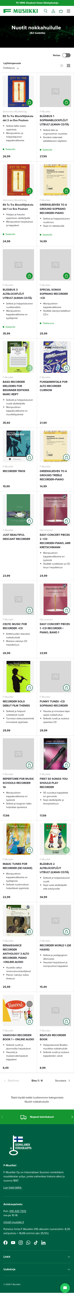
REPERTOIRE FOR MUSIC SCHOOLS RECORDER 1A (18, 783)
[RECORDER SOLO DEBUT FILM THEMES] (18, 676)
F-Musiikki (15, 1284)
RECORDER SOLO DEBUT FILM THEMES (16, 703)
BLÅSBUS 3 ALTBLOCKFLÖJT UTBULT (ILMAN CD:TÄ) (17, 294)
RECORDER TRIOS (14, 471)
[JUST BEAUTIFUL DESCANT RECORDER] (18, 510)
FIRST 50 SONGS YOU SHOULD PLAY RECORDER (54, 783)
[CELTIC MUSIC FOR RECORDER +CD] (18, 599)
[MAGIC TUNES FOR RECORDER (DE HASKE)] (18, 839)
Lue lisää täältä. (12, 1187)
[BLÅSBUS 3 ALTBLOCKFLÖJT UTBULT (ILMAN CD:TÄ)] (18, 265)
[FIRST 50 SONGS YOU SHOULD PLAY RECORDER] (55, 754)
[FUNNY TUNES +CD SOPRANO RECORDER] (55, 676)
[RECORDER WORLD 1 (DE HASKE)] (55, 920)
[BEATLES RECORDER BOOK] (55, 1010)
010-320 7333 (17, 1211)
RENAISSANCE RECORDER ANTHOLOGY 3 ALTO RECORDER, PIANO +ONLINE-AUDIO (16, 953)
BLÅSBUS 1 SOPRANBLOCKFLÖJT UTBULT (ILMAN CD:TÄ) (54, 120)
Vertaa (56, 55)
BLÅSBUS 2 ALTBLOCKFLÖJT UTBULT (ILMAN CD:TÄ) (54, 868)
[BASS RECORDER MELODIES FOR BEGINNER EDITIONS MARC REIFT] (18, 357)
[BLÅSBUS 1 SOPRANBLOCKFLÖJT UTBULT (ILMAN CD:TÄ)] (55, 91)
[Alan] (65, 1288)
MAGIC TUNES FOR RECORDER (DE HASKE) (17, 866)
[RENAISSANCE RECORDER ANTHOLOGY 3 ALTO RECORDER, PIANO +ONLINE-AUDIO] (18, 920)
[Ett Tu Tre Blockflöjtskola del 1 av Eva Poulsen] (18, 180)
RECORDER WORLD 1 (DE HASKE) (55, 947)
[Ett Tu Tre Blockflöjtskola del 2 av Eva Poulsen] (18, 91)
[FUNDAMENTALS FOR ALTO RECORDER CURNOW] (55, 357)
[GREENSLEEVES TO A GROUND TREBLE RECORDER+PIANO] (55, 446)
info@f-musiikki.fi (13, 1222)
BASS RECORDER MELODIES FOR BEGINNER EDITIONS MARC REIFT (16, 388)
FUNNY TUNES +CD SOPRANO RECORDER (54, 703)
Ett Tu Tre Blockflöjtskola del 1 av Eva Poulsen (18, 207)
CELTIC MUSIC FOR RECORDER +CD (15, 626)
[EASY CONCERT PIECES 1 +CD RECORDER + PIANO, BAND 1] (55, 599)
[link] (14, 1081)
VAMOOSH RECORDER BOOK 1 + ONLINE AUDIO (18, 1037)
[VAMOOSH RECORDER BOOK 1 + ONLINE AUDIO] (18, 1010)
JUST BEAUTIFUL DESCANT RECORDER (16, 537)
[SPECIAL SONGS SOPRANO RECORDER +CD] (55, 265)
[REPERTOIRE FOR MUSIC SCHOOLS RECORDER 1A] (18, 754)
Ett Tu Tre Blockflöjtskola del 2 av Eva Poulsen (18, 118)
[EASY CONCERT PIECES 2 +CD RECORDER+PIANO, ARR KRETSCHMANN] (55, 510)
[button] (61, 11)
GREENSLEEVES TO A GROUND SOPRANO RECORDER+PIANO (53, 209)
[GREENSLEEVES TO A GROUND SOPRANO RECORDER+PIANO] (55, 180)
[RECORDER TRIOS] (18, 446)
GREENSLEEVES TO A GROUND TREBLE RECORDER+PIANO (53, 475)
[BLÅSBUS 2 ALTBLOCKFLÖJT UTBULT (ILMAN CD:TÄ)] (55, 839)
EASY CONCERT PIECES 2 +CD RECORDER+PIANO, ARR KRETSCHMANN (55, 541)
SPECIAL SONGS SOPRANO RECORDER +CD (54, 294)
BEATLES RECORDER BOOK (53, 1037)
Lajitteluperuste (12, 63)
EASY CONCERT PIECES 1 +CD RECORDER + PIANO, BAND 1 (55, 628)
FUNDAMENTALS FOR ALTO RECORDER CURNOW (53, 386)
